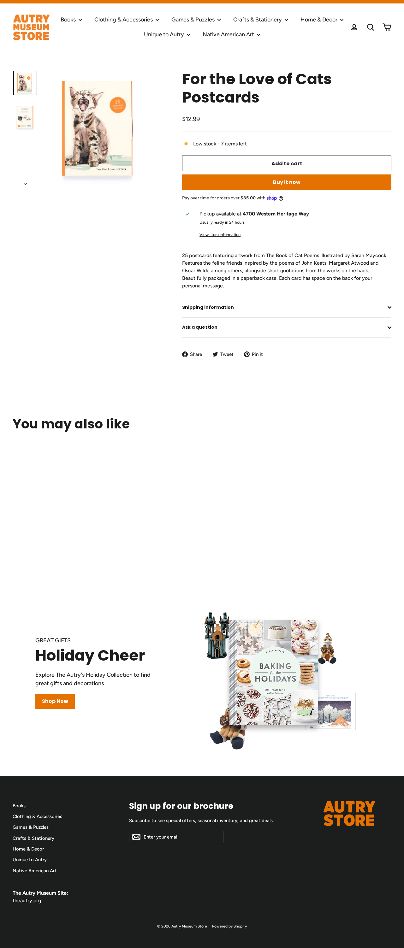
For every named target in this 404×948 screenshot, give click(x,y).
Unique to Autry (164, 34)
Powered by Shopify (229, 926)
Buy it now (286, 182)
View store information (220, 234)
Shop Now (55, 701)
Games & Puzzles (193, 19)
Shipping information (208, 307)
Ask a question (199, 327)
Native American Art (229, 34)
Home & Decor (319, 19)
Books (69, 19)
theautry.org (27, 901)
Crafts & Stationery (258, 19)
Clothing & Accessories (124, 19)
